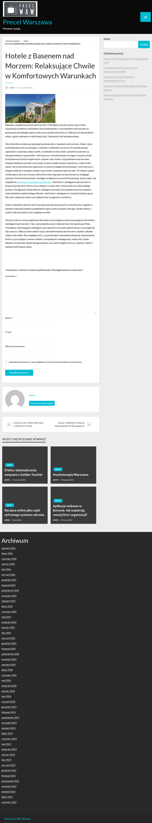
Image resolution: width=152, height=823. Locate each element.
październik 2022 (10, 781)
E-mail (8, 332)
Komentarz (11, 276)
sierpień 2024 (8, 664)
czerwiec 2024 (8, 675)
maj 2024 (6, 680)
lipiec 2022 (7, 796)
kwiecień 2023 (8, 749)
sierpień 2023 (8, 728)
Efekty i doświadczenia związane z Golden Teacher (23, 472)
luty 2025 (6, 632)
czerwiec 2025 (8, 611)
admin (13, 87)
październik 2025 (10, 590)
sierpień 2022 (8, 791)
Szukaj (107, 38)
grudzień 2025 (8, 579)
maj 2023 (6, 744)
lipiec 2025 (7, 606)
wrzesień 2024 (8, 659)
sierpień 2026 (8, 548)
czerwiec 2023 (8, 738)
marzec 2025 (8, 627)
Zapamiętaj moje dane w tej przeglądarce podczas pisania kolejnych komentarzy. (45, 362)
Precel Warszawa (27, 22)
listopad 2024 (8, 648)
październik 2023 (10, 717)
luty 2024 (6, 696)
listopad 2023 (8, 712)
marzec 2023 (8, 754)
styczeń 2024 (8, 701)
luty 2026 (6, 569)
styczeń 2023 (8, 765)
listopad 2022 (8, 775)
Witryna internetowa (15, 346)
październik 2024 (10, 653)
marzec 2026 (8, 563)
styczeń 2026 (8, 574)
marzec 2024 (8, 691)
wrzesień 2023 (8, 722)
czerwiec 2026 (8, 558)
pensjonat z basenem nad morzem (35, 182)
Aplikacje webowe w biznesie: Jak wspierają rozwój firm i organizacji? (70, 510)
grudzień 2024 (8, 643)
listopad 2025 (8, 585)
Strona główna (12, 41)
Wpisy (26, 41)
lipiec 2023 (7, 733)
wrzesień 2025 (8, 595)
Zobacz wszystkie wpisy (42, 403)
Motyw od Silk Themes (17, 818)
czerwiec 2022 (8, 802)
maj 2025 (6, 616)
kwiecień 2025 (8, 622)
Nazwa (9, 318)
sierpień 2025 (8, 600)
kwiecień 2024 (8, 685)
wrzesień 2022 (8, 786)
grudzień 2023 (8, 706)
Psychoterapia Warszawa (70, 474)
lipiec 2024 (7, 669)
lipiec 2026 (7, 553)
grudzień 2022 (8, 770)
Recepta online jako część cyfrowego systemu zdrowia (24, 512)
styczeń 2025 (8, 638)
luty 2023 (6, 759)
